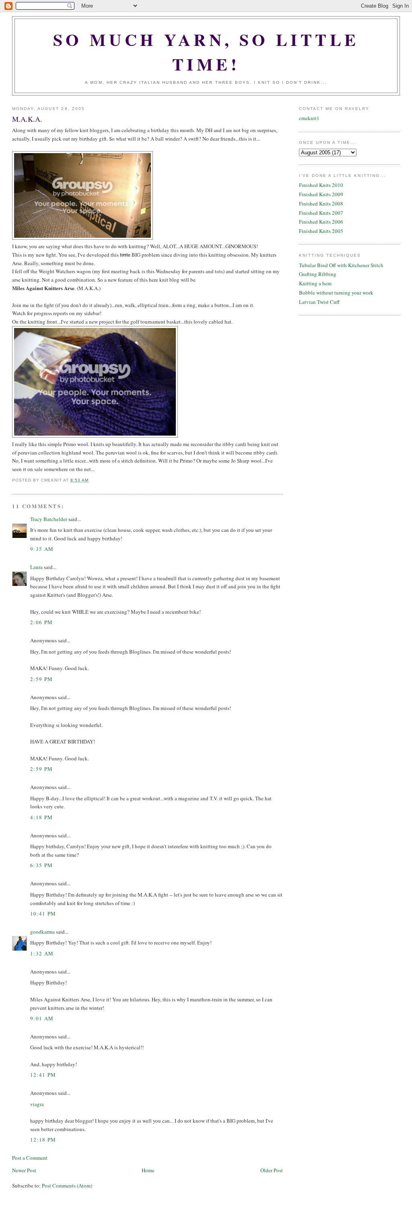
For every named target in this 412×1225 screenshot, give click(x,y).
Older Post (271, 1170)
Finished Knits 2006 (321, 221)
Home (148, 1170)
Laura (36, 567)
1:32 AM (42, 953)
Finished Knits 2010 (321, 185)
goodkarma (42, 931)
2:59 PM (41, 679)
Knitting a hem (315, 283)
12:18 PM (43, 1139)
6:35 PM (41, 865)
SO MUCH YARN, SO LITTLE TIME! (206, 51)
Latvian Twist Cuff (319, 301)
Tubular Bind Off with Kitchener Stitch (341, 265)
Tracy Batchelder (48, 519)
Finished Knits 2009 (321, 194)
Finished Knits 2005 (321, 231)
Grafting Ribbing (317, 274)
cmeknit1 (309, 118)
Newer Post (24, 1170)
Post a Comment (29, 1157)
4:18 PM (41, 817)
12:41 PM (43, 1074)
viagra (37, 1104)
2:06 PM (41, 622)
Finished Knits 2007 (321, 212)
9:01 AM (42, 1018)
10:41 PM (43, 913)
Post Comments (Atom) (67, 1185)
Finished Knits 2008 (321, 203)
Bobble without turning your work (336, 292)
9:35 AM (42, 548)
